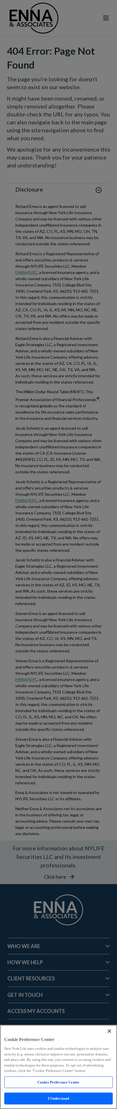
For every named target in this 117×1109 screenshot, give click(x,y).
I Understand (58, 1098)
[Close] (109, 1031)
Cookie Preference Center (58, 1082)
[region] (58, 1067)
